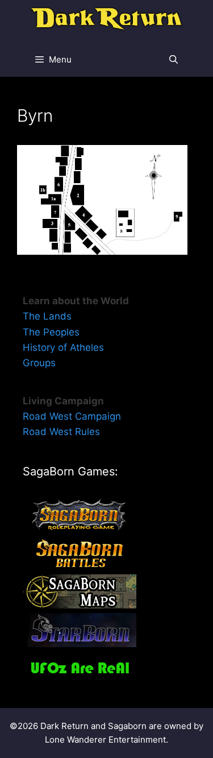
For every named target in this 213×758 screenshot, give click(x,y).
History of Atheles (63, 347)
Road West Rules (61, 431)
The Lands (47, 316)
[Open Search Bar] (173, 60)
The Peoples (51, 332)
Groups (39, 362)
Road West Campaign (72, 416)
